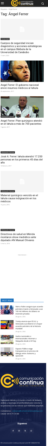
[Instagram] (19, 430)
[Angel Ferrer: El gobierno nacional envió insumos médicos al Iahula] (22, 71)
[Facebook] (13, 430)
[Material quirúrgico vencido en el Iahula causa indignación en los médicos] (22, 181)
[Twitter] (25, 430)
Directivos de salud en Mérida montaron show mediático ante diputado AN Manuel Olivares (18, 237)
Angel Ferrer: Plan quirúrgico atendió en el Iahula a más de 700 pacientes (21, 122)
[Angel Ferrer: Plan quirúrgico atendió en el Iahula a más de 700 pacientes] (22, 107)
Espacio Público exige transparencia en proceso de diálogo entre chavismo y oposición (27, 352)
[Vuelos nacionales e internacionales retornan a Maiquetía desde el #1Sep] (7, 339)
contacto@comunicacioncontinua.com (27, 411)
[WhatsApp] (31, 430)
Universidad (5, 39)
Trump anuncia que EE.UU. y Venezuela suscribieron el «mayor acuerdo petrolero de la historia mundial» (29, 325)
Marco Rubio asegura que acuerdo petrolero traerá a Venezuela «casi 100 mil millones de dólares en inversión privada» (29, 310)
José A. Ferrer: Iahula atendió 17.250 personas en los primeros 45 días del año (22, 159)
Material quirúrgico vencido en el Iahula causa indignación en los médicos (19, 198)
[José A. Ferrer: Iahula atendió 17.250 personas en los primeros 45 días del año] (22, 142)
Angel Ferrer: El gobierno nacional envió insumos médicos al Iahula (20, 86)
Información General (7, 81)
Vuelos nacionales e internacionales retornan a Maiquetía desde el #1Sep (26, 338)
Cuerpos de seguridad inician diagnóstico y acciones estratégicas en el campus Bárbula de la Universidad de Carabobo (21, 48)
